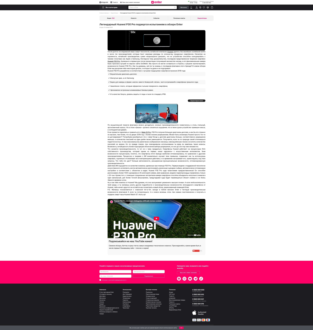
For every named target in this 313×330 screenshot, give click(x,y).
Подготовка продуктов (153, 306)
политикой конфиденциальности (117, 280)
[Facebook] (179, 279)
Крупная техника (151, 308)
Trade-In (171, 296)
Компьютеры (127, 302)
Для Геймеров (127, 294)
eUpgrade (172, 298)
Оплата (101, 302)
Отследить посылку (105, 294)
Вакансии (102, 306)
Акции (171, 292)
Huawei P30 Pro (114, 61)
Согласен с (114, 280)
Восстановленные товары (177, 300)
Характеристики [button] (196, 101)
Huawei (170, 52)
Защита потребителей (106, 310)
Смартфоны (126, 306)
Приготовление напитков (153, 304)
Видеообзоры (114, 13)
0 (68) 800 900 (198, 290)
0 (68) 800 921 (198, 299)
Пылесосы (149, 292)
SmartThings (173, 306)
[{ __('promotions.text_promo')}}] (200, 7)
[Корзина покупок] (212, 7)
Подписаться (148, 276)
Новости (171, 302)
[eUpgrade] (103, 2)
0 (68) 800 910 (198, 294)
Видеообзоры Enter (175, 310)
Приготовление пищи (152, 294)
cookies (142, 328)
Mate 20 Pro (146, 132)
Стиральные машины (152, 300)
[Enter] (156, 2)
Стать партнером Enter (106, 292)
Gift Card (172, 294)
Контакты (102, 300)
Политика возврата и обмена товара (108, 313)
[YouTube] (190, 279)
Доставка (102, 296)
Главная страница (104, 13)
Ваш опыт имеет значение (188, 272)
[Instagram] (184, 279)
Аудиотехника (127, 296)
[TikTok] (201, 279)
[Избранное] (204, 7)
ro (191, 6)
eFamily (171, 308)
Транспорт (126, 308)
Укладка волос (150, 296)
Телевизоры (126, 298)
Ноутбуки (126, 304)
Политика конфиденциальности (109, 308)
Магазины (102, 298)
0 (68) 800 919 (198, 304)
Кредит (101, 304)
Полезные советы (174, 304)
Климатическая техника (153, 302)
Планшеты (126, 292)
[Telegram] (195, 279)
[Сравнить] (207, 7)
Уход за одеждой (151, 298)
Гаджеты (125, 300)
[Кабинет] (196, 7)
